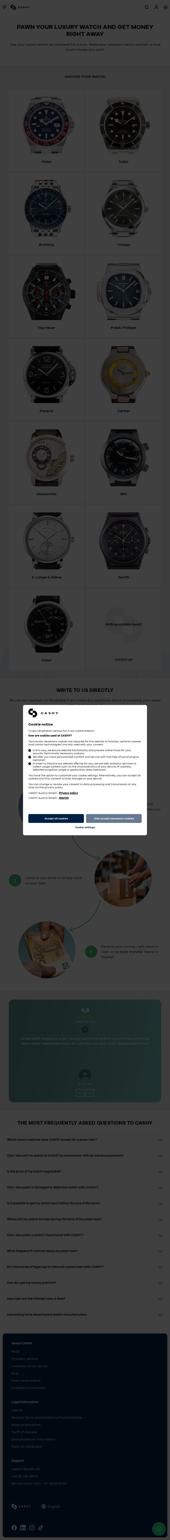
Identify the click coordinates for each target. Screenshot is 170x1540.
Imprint (64, 797)
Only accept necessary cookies (114, 818)
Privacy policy (68, 793)
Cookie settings (85, 827)
